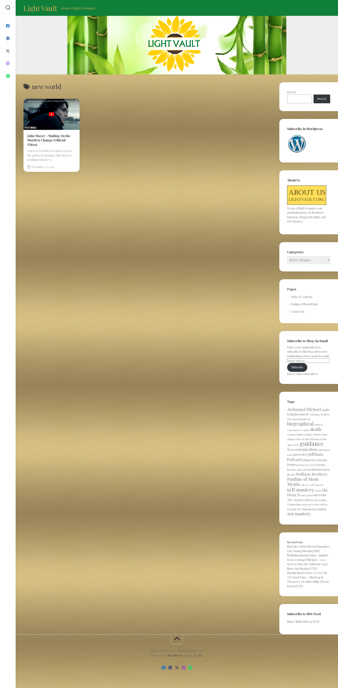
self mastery (300, 489)
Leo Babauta (317, 464)
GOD (296, 444)
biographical (300, 423)
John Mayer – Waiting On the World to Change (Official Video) (48, 140)
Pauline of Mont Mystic (304, 304)
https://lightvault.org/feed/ (303, 621)
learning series (303, 464)
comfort (305, 430)
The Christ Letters (300, 500)
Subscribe (297, 367)
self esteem (316, 484)
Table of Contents (301, 297)
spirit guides (307, 495)
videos (323, 504)
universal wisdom (311, 504)
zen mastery (299, 514)
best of (305, 419)
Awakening (314, 414)
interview (300, 454)
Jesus (291, 464)
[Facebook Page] (8, 26)
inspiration (307, 449)
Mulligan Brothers (311, 474)
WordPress (175, 655)
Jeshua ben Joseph (314, 460)
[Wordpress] (8, 38)
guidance (312, 443)
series (318, 490)
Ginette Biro (320, 434)
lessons (291, 469)
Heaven (292, 449)
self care (305, 485)
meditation (315, 469)
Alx (200, 655)
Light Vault (40, 8)
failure (300, 434)
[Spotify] (8, 75)
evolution (291, 434)
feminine (309, 434)
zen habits (319, 509)
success (319, 494)
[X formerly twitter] (8, 51)
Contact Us (297, 311)
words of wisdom (299, 509)
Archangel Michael (304, 409)
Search (291, 92)
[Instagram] (8, 63)
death (315, 429)
